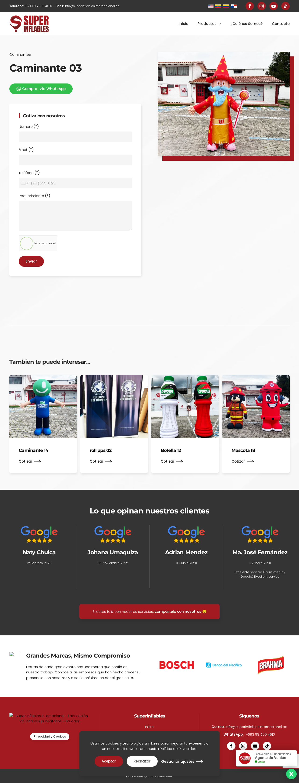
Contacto (281, 23)
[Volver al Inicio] (29, 23)
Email (26, 149)
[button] (224, 104)
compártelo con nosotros (178, 611)
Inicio (183, 23)
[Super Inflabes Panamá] (234, 6)
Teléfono (29, 172)
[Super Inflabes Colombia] (227, 6)
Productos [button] (207, 23)
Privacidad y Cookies (50, 736)
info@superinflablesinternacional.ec (91, 6)
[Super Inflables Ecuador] (211, 6)
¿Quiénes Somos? (247, 23)
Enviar (31, 261)
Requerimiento (34, 195)
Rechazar (142, 761)
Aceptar (109, 761)
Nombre (29, 126)
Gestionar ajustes (177, 761)
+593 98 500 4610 (38, 6)
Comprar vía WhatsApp (44, 88)
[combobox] (24, 183)
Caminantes (20, 54)
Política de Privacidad (178, 748)
